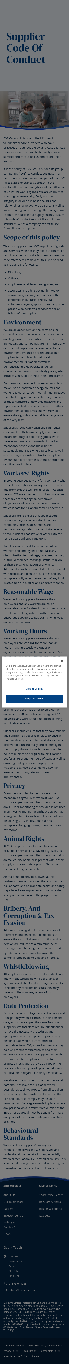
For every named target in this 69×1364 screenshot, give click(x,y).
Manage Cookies (35, 689)
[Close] (62, 661)
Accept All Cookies (34, 698)
